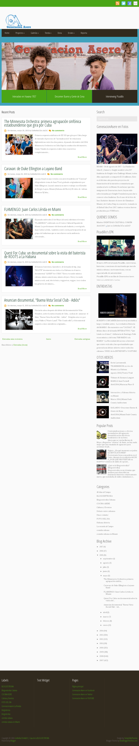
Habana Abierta (103, 522)
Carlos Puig (111, 204)
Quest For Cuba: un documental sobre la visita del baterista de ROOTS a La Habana (44, 254)
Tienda (48, 32)
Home (7, 32)
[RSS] (117, 3)
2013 (101, 635)
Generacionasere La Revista (11, 706)
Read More (82, 157)
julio (105, 567)
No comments (58, 130)
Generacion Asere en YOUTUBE (83, 698)
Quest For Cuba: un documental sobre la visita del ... (120, 599)
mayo (105, 576)
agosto (106, 563)
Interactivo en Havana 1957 (24, 96)
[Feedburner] (135, 3)
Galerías (35, 32)
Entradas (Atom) (20, 345)
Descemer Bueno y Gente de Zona (69, 96)
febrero (106, 621)
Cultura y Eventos (104, 507)
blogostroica (6, 710)
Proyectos (20, 32)
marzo (106, 617)
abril (105, 612)
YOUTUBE (132, 351)
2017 (101, 547)
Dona (60, 32)
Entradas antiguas (82, 339)
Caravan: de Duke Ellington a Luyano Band (33, 168)
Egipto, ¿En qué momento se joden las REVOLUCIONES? (122, 451)
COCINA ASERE (103, 503)
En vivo (71, 32)
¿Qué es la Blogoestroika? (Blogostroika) (118, 466)
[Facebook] (129, 3)
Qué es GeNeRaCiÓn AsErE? (119, 226)
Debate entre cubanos (106, 511)
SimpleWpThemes (130, 738)
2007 (101, 660)
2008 (101, 656)
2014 (101, 631)
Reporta (84, 32)
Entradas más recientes (12, 339)
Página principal (77, 686)
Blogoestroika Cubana (106, 500)
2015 (101, 555)
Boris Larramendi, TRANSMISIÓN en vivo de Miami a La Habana (122, 366)
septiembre (108, 559)
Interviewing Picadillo (115, 96)
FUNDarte (114, 211)
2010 (101, 648)
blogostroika (6, 714)
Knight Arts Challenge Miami (119, 173)
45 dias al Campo (104, 492)
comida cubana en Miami (107, 534)
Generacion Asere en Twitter (82, 694)
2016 (101, 551)
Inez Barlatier (102, 200)
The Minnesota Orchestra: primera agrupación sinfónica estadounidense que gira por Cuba (42, 123)
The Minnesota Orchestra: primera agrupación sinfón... (118, 580)
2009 (101, 652)
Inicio (48, 339)
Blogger (13, 740)
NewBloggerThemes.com (128, 740)
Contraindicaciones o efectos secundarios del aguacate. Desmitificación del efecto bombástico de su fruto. (120, 434)
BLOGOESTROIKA (105, 496)
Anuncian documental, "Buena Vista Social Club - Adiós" (42, 300)
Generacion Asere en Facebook (83, 690)
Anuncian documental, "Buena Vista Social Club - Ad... (118, 606)
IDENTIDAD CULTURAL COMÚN (117, 222)
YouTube (117, 280)
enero (105, 625)
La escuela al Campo (105, 526)
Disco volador (102, 515)
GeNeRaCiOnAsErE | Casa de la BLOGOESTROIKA (32, 738)
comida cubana (103, 530)
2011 (101, 643)
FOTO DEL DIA (103, 519)
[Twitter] (123, 3)
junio (105, 571)
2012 (101, 639)
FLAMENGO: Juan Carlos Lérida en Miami (32, 209)
